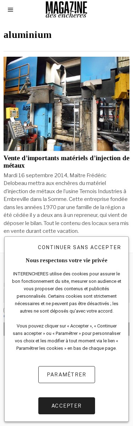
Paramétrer (67, 374)
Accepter (66, 406)
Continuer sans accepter (79, 247)
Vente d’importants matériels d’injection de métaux (66, 162)
